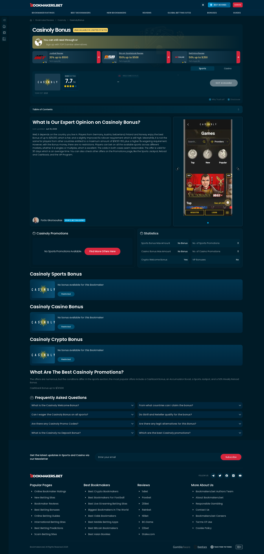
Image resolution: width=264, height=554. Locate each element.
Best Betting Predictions (48, 528)
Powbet (146, 497)
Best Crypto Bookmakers (103, 491)
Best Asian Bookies (99, 534)
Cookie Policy (204, 528)
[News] (4, 39)
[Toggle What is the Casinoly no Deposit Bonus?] (132, 433)
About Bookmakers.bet (210, 497)
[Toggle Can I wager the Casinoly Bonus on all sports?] (132, 414)
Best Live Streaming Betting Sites (107, 503)
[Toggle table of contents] (238, 109)
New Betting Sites (44, 497)
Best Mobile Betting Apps (103, 522)
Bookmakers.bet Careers (211, 516)
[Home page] (31, 20)
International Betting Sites (50, 522)
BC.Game (147, 522)
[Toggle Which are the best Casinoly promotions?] (240, 433)
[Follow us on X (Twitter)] (220, 475)
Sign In (237, 5)
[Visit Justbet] (40, 57)
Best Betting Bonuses (47, 510)
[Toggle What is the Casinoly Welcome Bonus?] (132, 405)
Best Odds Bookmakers (102, 516)
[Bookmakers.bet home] (46, 5)
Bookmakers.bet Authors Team (214, 491)
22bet (145, 528)
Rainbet (146, 510)
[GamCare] (200, 547)
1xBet (145, 491)
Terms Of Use (204, 522)
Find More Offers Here (102, 251)
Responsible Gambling (209, 503)
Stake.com (148, 534)
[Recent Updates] (203, 4)
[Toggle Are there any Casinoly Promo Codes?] (132, 424)
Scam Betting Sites (45, 534)
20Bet (145, 503)
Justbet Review (56, 53)
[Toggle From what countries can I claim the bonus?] (240, 405)
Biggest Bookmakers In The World (108, 510)
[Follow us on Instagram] (233, 475)
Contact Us (202, 510)
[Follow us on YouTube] (240, 475)
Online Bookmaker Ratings (50, 491)
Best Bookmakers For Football (106, 497)
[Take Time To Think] (221, 547)
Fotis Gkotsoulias (51, 220)
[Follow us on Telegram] (213, 475)
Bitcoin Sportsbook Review (131, 53)
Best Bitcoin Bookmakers (103, 528)
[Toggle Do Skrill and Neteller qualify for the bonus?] (240, 414)
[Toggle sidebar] (4, 20)
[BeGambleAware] (181, 547)
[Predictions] (4, 26)
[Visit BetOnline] (179, 57)
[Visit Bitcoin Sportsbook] (110, 57)
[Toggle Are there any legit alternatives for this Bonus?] (240, 424)
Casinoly (62, 20)
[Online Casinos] (4, 32)
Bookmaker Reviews (44, 20)
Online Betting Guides (47, 516)
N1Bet (145, 516)
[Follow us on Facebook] (226, 475)
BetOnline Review (196, 53)
